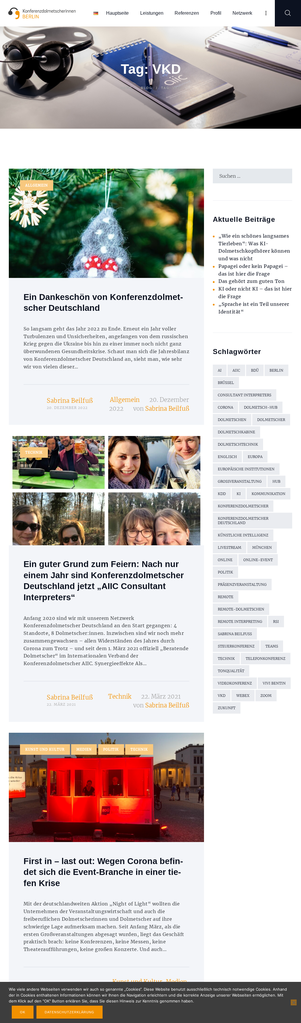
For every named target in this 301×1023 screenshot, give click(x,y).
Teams (271, 646)
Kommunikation (268, 494)
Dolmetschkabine (236, 432)
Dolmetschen (232, 419)
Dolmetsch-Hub (260, 407)
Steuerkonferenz (236, 646)
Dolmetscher (271, 419)
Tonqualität (231, 671)
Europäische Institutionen (246, 469)
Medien (84, 749)
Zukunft (226, 708)
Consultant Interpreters (244, 395)
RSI (276, 621)
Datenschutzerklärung (69, 1012)
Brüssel (226, 382)
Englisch (227, 457)
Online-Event (258, 560)
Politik (111, 749)
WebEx (243, 695)
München (262, 547)
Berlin (276, 370)
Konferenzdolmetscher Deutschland (243, 520)
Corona (225, 407)
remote (225, 597)
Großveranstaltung (240, 481)
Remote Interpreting (240, 621)
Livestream (229, 547)
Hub (276, 481)
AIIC (236, 370)
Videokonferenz (235, 683)
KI (239, 494)
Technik (34, 452)
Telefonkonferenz (265, 658)
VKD (221, 695)
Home (126, 88)
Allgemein (36, 185)
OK (22, 1012)
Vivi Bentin (274, 683)
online (225, 560)
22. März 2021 (161, 696)
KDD (222, 494)
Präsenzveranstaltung (242, 584)
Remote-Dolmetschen (241, 609)
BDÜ (255, 370)
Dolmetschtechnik (238, 444)
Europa (255, 457)
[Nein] (294, 1002)
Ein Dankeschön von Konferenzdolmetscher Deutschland (103, 302)
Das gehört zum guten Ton (251, 281)
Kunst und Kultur (45, 749)
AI (220, 370)
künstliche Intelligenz (243, 535)
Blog (147, 88)
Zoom (266, 695)
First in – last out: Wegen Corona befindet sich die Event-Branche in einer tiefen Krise (103, 872)
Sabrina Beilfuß (70, 400)
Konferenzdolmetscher (243, 506)
